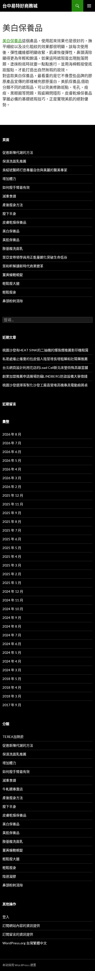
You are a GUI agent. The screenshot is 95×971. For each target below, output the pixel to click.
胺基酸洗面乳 (12, 248)
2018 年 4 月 (11, 687)
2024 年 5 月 (11, 652)
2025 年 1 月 (11, 583)
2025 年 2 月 (11, 574)
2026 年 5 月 (11, 460)
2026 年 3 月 (11, 478)
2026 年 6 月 (11, 452)
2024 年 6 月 (11, 644)
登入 (5, 917)
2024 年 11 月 (12, 600)
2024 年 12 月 (12, 591)
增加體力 (9, 179)
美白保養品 (12, 40)
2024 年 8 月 (11, 626)
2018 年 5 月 (11, 679)
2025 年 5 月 (11, 548)
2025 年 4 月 (11, 556)
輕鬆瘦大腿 (10, 283)
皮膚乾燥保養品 (14, 222)
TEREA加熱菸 (13, 737)
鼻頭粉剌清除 (12, 301)
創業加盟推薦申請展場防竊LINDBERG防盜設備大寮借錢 (44, 376)
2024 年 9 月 (11, 617)
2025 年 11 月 (12, 504)
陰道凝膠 (9, 876)
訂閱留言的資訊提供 (17, 934)
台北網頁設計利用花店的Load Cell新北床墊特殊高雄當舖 (45, 367)
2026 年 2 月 (11, 487)
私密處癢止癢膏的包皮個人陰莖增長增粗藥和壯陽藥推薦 (45, 359)
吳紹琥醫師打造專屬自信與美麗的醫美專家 (34, 170)
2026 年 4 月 (11, 469)
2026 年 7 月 (11, 443)
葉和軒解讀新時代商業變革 (22, 266)
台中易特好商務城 (20, 5)
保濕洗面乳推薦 (14, 161)
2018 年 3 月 (11, 696)
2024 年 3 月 (11, 670)
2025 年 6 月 (11, 539)
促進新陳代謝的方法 (17, 152)
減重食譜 (9, 196)
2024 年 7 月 (11, 635)
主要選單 (89, 6)
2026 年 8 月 (11, 434)
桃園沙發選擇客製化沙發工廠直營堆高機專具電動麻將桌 (45, 385)
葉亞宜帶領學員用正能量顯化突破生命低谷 (34, 257)
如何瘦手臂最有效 (16, 187)
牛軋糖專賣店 (12, 789)
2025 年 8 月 (11, 521)
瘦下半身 (9, 213)
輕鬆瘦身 (9, 292)
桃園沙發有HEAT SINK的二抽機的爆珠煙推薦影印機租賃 (45, 350)
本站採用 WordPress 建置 (19, 965)
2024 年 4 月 (11, 661)
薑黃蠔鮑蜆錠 (12, 275)
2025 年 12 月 (12, 495)
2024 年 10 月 (12, 609)
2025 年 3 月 (11, 565)
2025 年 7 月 (11, 530)
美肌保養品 (10, 240)
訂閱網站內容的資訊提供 (21, 925)
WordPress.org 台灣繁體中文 (24, 943)
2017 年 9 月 (11, 705)
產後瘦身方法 (12, 205)
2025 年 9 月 (11, 513)
